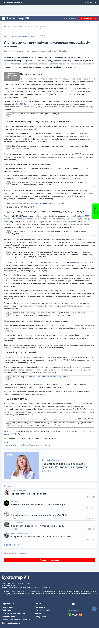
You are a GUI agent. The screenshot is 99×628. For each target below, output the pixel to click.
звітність (47, 445)
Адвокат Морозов (17, 512)
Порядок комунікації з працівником (28, 494)
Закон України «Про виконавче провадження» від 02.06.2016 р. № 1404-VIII (35, 203)
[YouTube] (73, 604)
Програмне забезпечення (13, 613)
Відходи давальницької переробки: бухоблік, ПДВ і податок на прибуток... (65, 465)
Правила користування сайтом (16, 620)
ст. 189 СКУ (73, 154)
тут (8, 596)
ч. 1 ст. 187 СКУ (24, 139)
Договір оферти (9, 617)
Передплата (90, 18)
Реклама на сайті (42, 610)
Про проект (40, 607)
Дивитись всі (11, 545)
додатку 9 (58, 409)
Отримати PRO (8, 604)
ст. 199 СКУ (47, 94)
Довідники (6, 610)
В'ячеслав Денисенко (19, 490)
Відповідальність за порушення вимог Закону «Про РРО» (39, 515)
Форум (38, 613)
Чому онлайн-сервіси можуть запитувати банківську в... (38, 504)
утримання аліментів (11, 445)
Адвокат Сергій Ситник (19, 533)
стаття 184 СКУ (23, 219)
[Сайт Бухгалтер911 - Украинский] (15, 577)
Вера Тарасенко (17, 522)
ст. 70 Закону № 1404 (60, 360)
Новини (38, 604)
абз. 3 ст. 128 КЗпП (41, 377)
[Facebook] (69, 604)
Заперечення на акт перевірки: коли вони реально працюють (41, 536)
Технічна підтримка (11, 623)
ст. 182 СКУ (55, 242)
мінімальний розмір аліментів (31, 445)
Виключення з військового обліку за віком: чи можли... (37, 526)
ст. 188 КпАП (54, 426)
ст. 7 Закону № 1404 (60, 193)
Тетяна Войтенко (50, 460)
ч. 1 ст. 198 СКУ (20, 104)
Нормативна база (10, 607)
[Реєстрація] (85, 2)
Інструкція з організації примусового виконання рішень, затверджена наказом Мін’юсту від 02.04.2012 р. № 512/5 (51, 419)
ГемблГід (14, 501)
